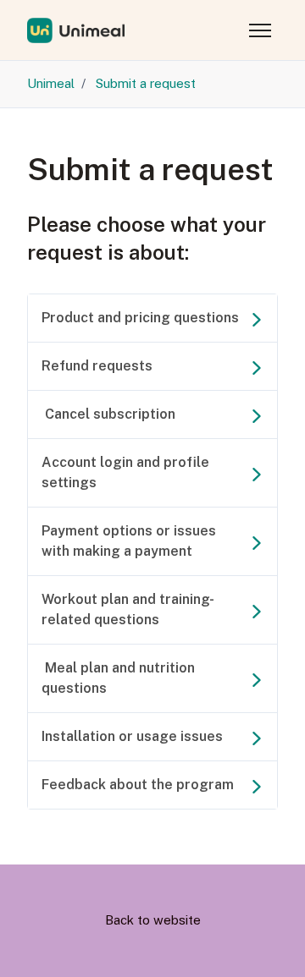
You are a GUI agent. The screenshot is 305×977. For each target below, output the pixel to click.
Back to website (153, 920)
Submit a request (146, 83)
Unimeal (51, 83)
